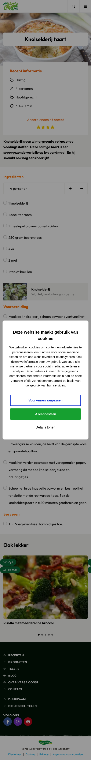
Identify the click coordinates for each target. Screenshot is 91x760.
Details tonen (45, 427)
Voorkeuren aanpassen (45, 400)
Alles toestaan (45, 414)
